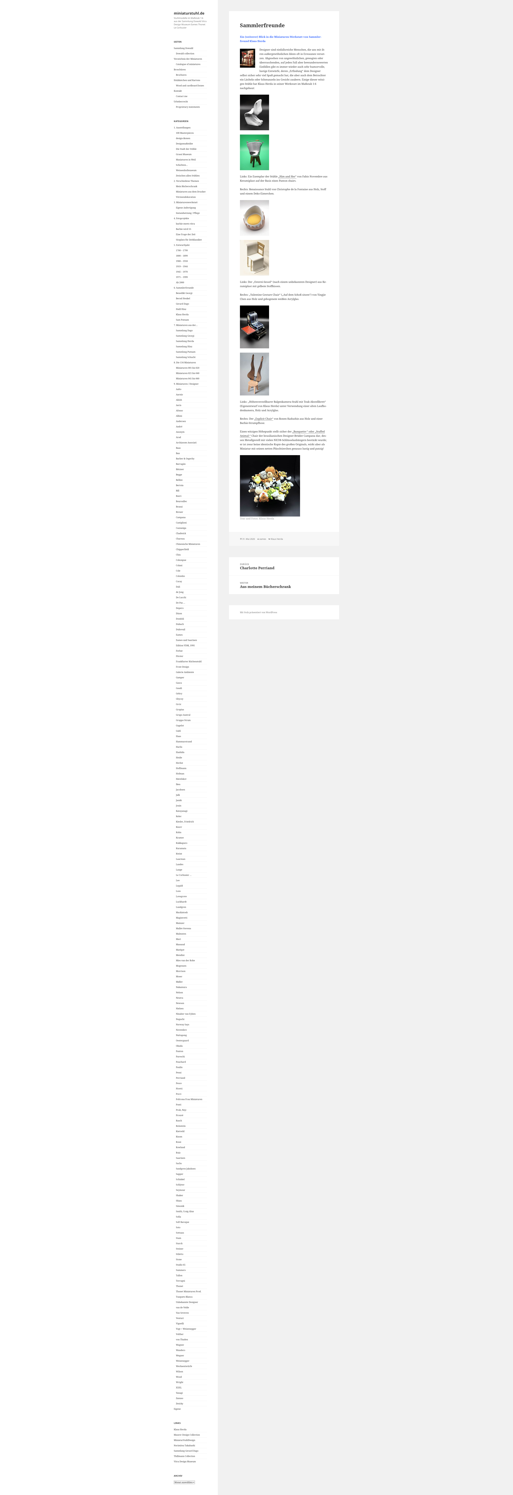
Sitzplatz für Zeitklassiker (189, 239)
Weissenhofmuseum (186, 170)
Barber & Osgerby (185, 458)
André (179, 426)
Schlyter (180, 1184)
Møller (179, 981)
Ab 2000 (180, 282)
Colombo (180, 576)
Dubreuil (180, 629)
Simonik (180, 1206)
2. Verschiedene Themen (186, 181)
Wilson (179, 1371)
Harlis (179, 746)
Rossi (178, 1142)
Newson (180, 1003)
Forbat (179, 650)
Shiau (179, 1200)
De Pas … (180, 602)
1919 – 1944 (182, 266)
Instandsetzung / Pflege (188, 213)
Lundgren (181, 907)
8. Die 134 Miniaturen (185, 362)
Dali (178, 586)
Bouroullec (181, 501)
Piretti (179, 1088)
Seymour (180, 1190)
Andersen (181, 421)
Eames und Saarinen (186, 640)
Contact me (181, 96)
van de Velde (182, 1307)
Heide (179, 757)
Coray (179, 581)
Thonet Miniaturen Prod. (188, 1291)
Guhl (178, 730)
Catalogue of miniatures (188, 64)
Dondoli (180, 618)
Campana (181, 517)
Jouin (178, 805)
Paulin (179, 1067)
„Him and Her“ (287, 176)
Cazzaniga (181, 528)
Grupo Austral (183, 714)
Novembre (181, 1029)
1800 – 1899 (182, 255)
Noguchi (180, 1019)
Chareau (180, 538)
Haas (178, 736)
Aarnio (179, 394)
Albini (179, 415)
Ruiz (178, 1152)
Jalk (178, 794)
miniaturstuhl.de (189, 13)
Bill (177, 490)
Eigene (177, 1408)
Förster (179, 656)
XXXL (179, 1387)
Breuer (179, 512)
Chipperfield (182, 549)
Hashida (180, 752)
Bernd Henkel (183, 298)
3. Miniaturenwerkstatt (186, 202)
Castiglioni (181, 522)
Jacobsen (180, 789)
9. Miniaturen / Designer (186, 383)
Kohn (178, 832)
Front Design (182, 666)
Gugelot (180, 725)
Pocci (178, 1093)
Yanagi (179, 1392)
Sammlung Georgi (185, 335)
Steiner (179, 1248)
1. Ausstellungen (182, 127)
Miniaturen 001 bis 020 (187, 367)
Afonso (179, 410)
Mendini (180, 955)
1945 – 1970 (182, 271)
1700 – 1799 (182, 250)
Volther (180, 1334)
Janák (179, 800)
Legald (179, 885)
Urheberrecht (181, 101)
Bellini (179, 479)
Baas (178, 447)
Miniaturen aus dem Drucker (191, 191)
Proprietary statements (188, 106)
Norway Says (182, 1024)
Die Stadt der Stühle (186, 148)
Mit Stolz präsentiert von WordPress (258, 612)
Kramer (180, 837)
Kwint (179, 853)
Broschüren (180, 69)
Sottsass (180, 1232)
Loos (178, 891)
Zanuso (179, 1398)
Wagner (180, 1344)
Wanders (180, 1350)
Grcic (178, 704)
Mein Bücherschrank (186, 186)
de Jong (180, 592)
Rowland (180, 1147)
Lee (178, 880)
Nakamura (181, 987)
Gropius (180, 709)
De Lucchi (181, 597)
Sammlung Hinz (184, 346)
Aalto (178, 389)
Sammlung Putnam (185, 351)
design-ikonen (183, 138)
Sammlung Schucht (186, 357)
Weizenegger (182, 1360)
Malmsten (181, 933)
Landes (179, 864)
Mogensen (181, 965)
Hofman (180, 773)
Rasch (179, 1120)
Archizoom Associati (186, 442)
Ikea (178, 784)
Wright (179, 1382)
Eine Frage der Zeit (185, 234)
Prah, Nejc (181, 1109)
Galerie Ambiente (185, 672)
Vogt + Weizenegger (186, 1328)
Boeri (178, 496)
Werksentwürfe (184, 1366)
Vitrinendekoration (186, 197)
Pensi (178, 1072)
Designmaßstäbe (184, 143)
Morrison (180, 971)
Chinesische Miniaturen (188, 544)
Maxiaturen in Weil (186, 159)
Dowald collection (185, 53)
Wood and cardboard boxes (190, 85)
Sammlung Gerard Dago (186, 1450)
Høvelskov (181, 778)
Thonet (179, 1286)
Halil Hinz (181, 309)
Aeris (178, 405)
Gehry (179, 693)
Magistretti (181, 917)
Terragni (180, 1280)
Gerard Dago (182, 303)
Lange (179, 869)
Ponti (178, 1104)
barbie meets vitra (185, 223)
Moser (179, 976)
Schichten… (182, 165)
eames (262, 538)
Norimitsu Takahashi (184, 1445)
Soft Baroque (182, 1222)
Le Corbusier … (184, 875)
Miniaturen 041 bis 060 (187, 378)
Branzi (179, 506)
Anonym (180, 431)
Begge (179, 474)
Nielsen (180, 1008)
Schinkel (180, 1179)
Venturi (180, 1318)
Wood (179, 1376)
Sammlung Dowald (183, 48)
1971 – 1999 (182, 277)
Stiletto (179, 1254)
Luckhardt (181, 901)
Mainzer (180, 923)
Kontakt (178, 90)
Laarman (180, 859)
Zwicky (179, 1403)
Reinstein (181, 1125)
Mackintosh (182, 912)
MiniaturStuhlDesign (184, 1440)
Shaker (179, 1195)
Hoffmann (181, 768)
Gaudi (179, 688)
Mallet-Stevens (183, 928)
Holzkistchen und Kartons (187, 80)
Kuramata (181, 848)
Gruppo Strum (183, 720)
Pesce (179, 1083)
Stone (179, 1259)
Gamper (180, 677)
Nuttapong (181, 1035)
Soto (178, 1227)
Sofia (178, 1216)
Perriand (180, 1077)
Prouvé (179, 1115)
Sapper (179, 1174)
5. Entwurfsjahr (182, 245)
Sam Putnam (182, 319)
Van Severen (182, 1312)
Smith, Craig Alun (185, 1211)
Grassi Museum (184, 154)
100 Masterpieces (185, 132)
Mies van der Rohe (185, 960)
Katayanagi (181, 810)
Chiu (178, 554)
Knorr (179, 827)
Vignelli (180, 1323)
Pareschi (180, 1056)
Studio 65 (180, 1264)
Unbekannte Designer (187, 1302)
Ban (178, 453)
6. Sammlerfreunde (184, 287)
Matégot (180, 949)
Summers (181, 1270)
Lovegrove (181, 896)
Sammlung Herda (185, 341)
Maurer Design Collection (187, 1434)
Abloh (179, 399)
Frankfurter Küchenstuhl (189, 661)
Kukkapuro (181, 843)
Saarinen (180, 1158)
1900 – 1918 (182, 261)
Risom (179, 1136)
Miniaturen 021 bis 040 (187, 373)
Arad (178, 437)
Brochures (181, 74)
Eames (179, 634)
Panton (179, 1051)
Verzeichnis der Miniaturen (188, 58)
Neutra (179, 997)
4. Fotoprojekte (181, 218)
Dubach (180, 624)
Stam (178, 1238)
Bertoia (179, 485)
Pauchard (181, 1061)
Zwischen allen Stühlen (188, 175)
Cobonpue (181, 560)
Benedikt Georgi (184, 293)
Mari (178, 939)
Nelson (179, 992)
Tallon (179, 1275)
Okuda (179, 1045)
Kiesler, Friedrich (185, 821)
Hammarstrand (184, 741)
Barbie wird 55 (183, 229)
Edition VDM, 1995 (185, 645)
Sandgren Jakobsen (186, 1168)
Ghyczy (179, 698)
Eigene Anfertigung (186, 207)
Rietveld (180, 1131)
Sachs (179, 1163)
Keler (179, 816)
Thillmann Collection (184, 1456)
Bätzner (180, 469)
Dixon (179, 613)
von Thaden (182, 1339)
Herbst (179, 762)
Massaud (180, 944)
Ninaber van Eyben (186, 1013)
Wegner (180, 1355)
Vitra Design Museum (185, 1461)
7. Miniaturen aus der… (186, 325)
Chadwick (181, 533)
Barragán (181, 463)
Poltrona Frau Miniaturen (189, 1099)
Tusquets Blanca (184, 1296)
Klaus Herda (182, 314)
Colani (179, 565)
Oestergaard (182, 1040)
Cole (178, 570)
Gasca (179, 682)
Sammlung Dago (184, 330)
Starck (179, 1243)
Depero (180, 608)
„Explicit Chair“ (263, 418)
